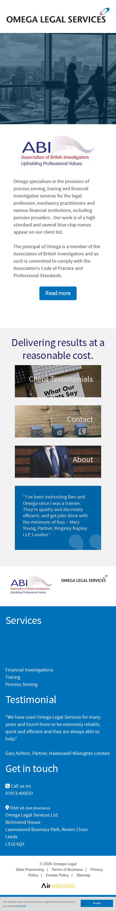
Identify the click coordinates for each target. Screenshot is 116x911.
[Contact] (58, 421)
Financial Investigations (29, 670)
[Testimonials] (58, 518)
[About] (58, 462)
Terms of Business (67, 869)
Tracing (12, 677)
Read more (58, 293)
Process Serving (21, 684)
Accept (97, 903)
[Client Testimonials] (58, 381)
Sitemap (83, 875)
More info (21, 906)
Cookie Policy (57, 875)
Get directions (38, 808)
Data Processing (30, 869)
